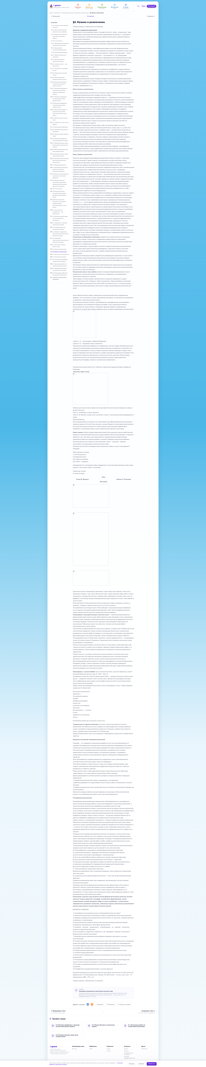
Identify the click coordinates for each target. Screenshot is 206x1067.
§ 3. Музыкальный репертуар (60, 52)
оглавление (99, 27)
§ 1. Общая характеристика (59, 165)
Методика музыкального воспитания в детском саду (75, 13)
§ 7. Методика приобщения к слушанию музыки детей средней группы (60, 98)
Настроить (141, 1064)
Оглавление (90, 16)
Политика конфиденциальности (129, 1057)
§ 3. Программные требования (60, 127)
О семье (109, 1051)
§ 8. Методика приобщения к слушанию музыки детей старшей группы (60, 105)
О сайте (126, 1049)
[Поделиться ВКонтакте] (88, 1004)
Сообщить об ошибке (124, 1004)
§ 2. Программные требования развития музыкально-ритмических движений (60, 169)
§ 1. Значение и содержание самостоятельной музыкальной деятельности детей (60, 233)
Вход (143, 6)
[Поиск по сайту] (138, 6)
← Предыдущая (55, 16)
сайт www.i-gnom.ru (57, 41)
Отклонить (131, 1064)
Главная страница (79, 27)
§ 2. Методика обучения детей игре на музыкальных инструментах (60, 218)
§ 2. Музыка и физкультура (59, 249)
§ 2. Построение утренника (59, 257)
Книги (90, 1049)
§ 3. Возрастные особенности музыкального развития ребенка (60, 36)
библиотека (90, 27)
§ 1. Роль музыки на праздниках (61, 254)
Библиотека (58, 13)
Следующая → (151, 16)
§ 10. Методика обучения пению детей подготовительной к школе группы (61, 160)
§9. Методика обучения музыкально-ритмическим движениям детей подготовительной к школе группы (59, 203)
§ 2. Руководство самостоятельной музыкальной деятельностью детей (60, 240)
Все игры (74, 1049)
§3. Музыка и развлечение (60, 252)
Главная (51, 13)
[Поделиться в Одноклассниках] (92, 1004)
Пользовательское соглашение (128, 1053)
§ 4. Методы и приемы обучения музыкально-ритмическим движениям (61, 176)
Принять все (151, 1064)
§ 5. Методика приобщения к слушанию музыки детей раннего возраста (60, 84)
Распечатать (112, 1004)
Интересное (144, 1049)
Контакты (126, 1051)
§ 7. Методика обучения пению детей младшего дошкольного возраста (60, 145)
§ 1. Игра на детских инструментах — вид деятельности (58, 212)
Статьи (108, 1049)
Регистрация (151, 6)
